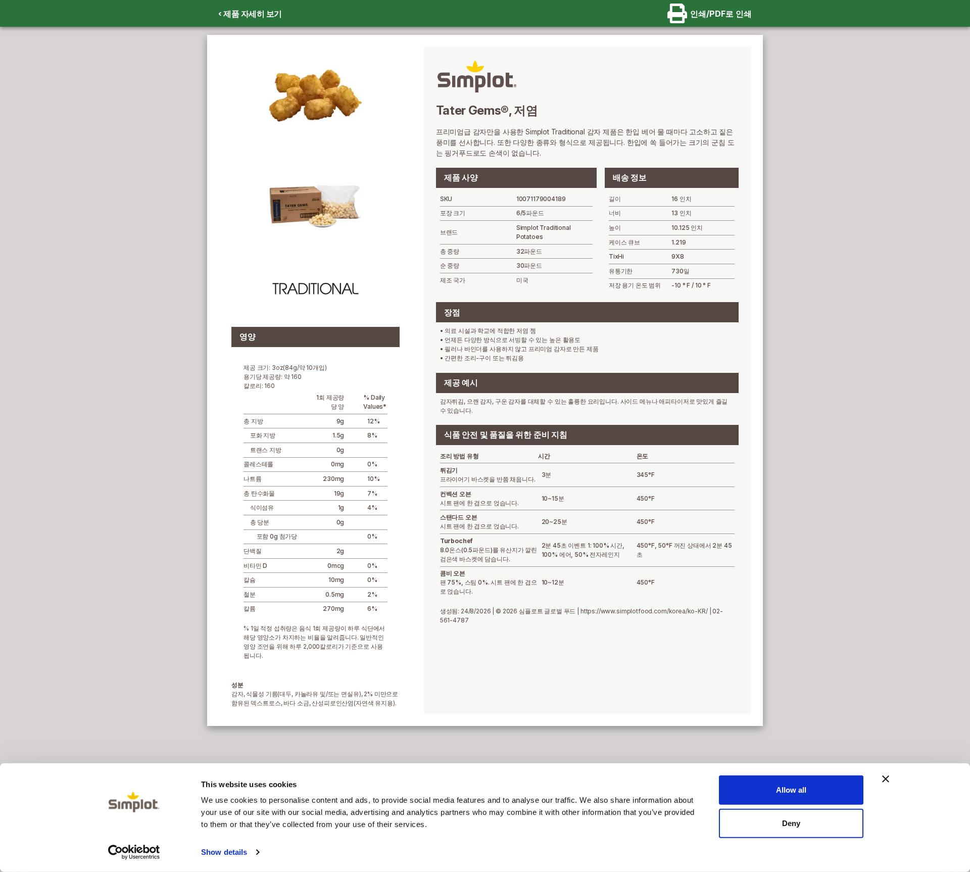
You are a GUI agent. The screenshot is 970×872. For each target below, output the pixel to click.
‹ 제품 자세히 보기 (250, 14)
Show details (224, 852)
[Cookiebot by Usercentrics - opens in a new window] (134, 852)
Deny (791, 822)
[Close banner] (885, 779)
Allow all (791, 790)
